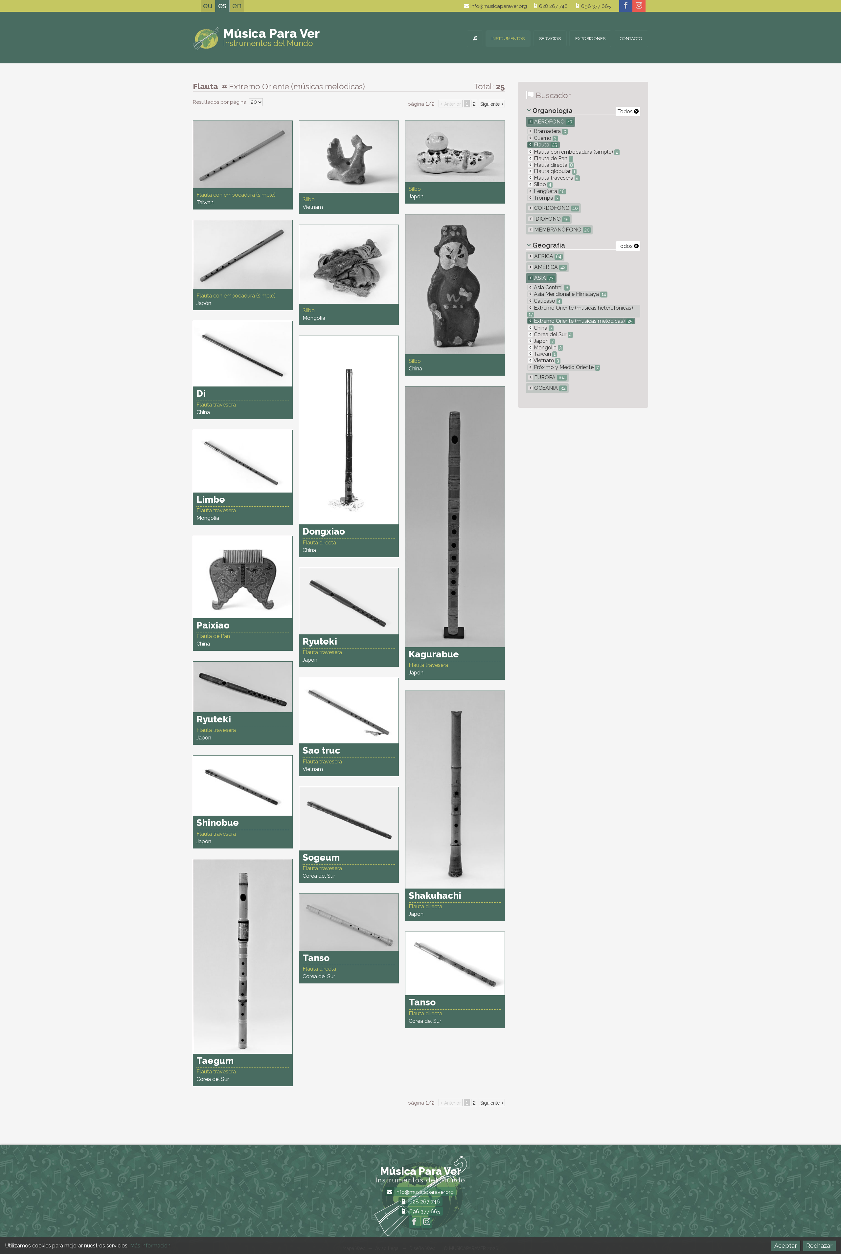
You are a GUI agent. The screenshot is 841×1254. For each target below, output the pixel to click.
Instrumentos (508, 38)
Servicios (550, 38)
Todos (625, 111)
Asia (543, 278)
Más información (150, 1246)
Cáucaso (546, 301)
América (549, 267)
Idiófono (551, 219)
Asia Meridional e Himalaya (569, 294)
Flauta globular (554, 171)
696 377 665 (595, 6)
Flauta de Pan (552, 158)
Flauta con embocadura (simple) (575, 152)
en (236, 5)
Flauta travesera (556, 178)
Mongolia (547, 347)
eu (208, 5)
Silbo (542, 184)
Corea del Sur (552, 334)
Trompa (545, 198)
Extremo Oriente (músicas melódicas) (582, 321)
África (547, 256)
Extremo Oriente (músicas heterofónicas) (581, 311)
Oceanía (549, 388)
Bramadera (549, 131)
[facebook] (625, 6)
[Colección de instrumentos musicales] (475, 38)
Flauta (545, 145)
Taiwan (544, 354)
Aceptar (785, 1245)
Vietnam (546, 360)
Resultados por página (220, 102)
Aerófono (552, 122)
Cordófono (555, 208)
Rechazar (819, 1245)
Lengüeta (549, 191)
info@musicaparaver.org (498, 6)
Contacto (631, 38)
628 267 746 (553, 6)
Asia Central (550, 287)
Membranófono (561, 230)
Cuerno (545, 138)
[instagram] (639, 6)
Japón (543, 341)
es (222, 5)
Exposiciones (590, 38)
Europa (549, 377)
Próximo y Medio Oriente (566, 367)
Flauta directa (553, 165)
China (542, 328)
